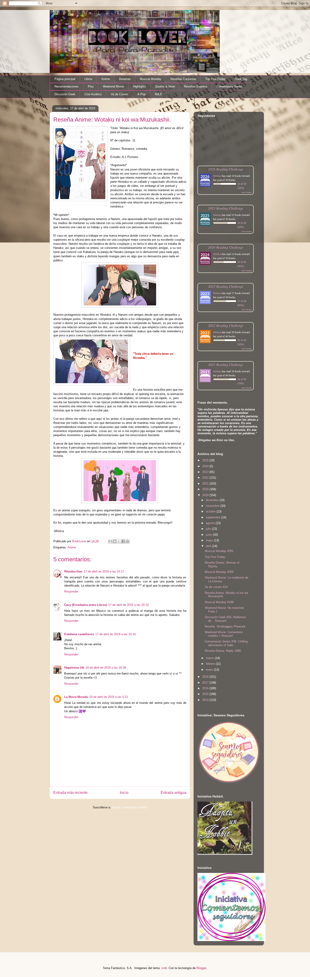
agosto (211, 523)
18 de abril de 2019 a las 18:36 (106, 667)
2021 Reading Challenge (225, 364)
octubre (211, 511)
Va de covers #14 (216, 587)
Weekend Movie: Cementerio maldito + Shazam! (224, 633)
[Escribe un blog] (114, 541)
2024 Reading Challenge (225, 247)
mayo (210, 540)
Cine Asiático (93, 94)
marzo (210, 658)
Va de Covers (119, 94)
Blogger (201, 968)
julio (209, 528)
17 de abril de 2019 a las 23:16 (115, 634)
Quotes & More (165, 86)
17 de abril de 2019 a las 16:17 (104, 571)
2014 (205, 700)
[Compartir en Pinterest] (127, 541)
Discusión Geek (64, 94)
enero (210, 669)
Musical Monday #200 (219, 572)
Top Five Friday (215, 79)
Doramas (125, 79)
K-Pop (142, 94)
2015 (205, 694)
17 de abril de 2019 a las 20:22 (128, 605)
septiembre (213, 517)
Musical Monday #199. (219, 602)
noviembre (213, 505)
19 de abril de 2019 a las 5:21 (108, 697)
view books (246, 192)
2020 (205, 489)
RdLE (158, 94)
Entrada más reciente (70, 793)
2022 (205, 477)
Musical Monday (150, 79)
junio (209, 534)
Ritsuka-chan (73, 571)
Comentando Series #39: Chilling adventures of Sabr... (226, 643)
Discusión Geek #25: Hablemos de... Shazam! (225, 618)
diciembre (212, 500)
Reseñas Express (195, 86)
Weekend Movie (113, 86)
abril (209, 546)
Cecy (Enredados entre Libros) (85, 605)
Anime (105, 79)
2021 (205, 483)
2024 (205, 466)
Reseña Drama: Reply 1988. (223, 650)
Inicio (124, 793)
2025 (205, 460)
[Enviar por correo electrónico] (110, 541)
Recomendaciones (66, 86)
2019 (205, 495)
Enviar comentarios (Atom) (129, 807)
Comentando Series (229, 86)
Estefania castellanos (79, 634)
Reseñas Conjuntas (183, 79)
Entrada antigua (173, 793)
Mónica (217, 175)
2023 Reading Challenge (225, 286)
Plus (91, 86)
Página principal (64, 79)
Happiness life (74, 667)
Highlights (139, 86)
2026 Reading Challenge (225, 169)
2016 (205, 688)
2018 (205, 676)
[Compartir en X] (119, 541)
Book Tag (241, 79)
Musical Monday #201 (219, 551)
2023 (205, 472)
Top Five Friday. (215, 557)
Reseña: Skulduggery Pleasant (225, 626)
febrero (211, 663)
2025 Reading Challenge (225, 208)
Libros (88, 79)
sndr (164, 968)
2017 (205, 682)
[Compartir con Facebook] (123, 541)
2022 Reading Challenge (225, 325)
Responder (71, 591)
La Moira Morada (76, 697)
